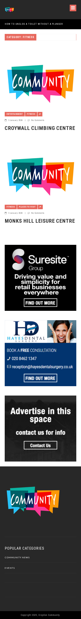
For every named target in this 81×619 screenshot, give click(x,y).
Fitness (31, 114)
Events (10, 568)
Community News (17, 557)
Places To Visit (27, 207)
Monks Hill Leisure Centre (40, 221)
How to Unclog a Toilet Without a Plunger (34, 24)
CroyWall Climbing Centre (40, 128)
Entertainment (15, 114)
